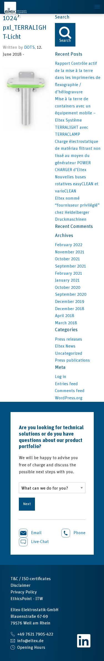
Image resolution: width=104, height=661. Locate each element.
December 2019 (69, 301)
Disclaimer (21, 585)
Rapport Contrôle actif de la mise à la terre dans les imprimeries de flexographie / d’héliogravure (77, 77)
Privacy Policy (24, 592)
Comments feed (70, 391)
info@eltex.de (30, 641)
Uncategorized (68, 353)
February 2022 (68, 245)
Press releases (68, 339)
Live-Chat (39, 541)
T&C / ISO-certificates (31, 579)
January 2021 (67, 280)
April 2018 (64, 315)
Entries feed (66, 384)
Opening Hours (31, 647)
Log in (60, 376)
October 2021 (67, 259)
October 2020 (67, 287)
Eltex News (65, 346)
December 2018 (69, 309)
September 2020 (71, 294)
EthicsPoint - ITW (27, 598)
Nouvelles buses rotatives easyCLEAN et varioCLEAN (76, 184)
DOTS (29, 47)
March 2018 (66, 323)
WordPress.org (68, 398)
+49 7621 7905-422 (35, 634)
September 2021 (70, 266)
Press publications (72, 360)
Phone (78, 533)
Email (36, 533)
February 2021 (68, 273)
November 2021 (69, 252)
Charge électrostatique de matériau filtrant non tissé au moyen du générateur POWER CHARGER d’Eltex (78, 155)
